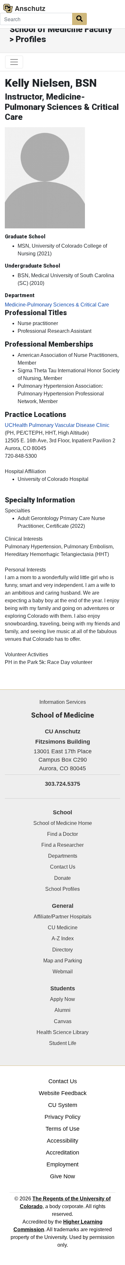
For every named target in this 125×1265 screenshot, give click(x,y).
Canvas (62, 1021)
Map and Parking (62, 960)
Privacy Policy (62, 1117)
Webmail (63, 971)
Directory (62, 949)
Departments (62, 856)
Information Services (62, 702)
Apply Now (62, 999)
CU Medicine (63, 927)
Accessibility (62, 1140)
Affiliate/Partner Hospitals (62, 916)
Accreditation (62, 1152)
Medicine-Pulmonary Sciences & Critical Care (57, 304)
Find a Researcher (62, 845)
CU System (62, 1105)
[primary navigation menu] (14, 62)
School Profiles (62, 889)
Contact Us (62, 867)
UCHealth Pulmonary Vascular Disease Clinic (57, 425)
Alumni (62, 1010)
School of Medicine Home (62, 823)
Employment (62, 1164)
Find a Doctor (62, 834)
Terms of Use (62, 1129)
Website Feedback (63, 1093)
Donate (62, 878)
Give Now (62, 1176)
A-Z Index (63, 938)
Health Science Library (62, 1032)
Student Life (62, 1043)
